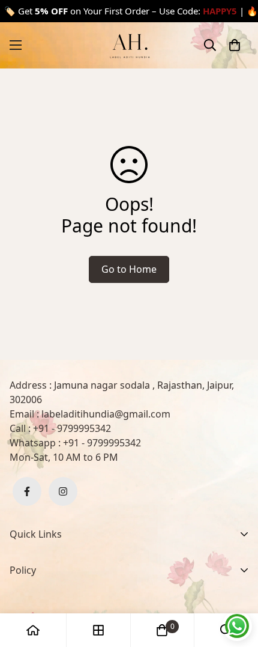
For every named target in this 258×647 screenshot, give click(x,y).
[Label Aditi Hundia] (129, 45)
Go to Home (129, 269)
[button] (234, 45)
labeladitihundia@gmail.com (105, 414)
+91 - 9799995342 (72, 428)
